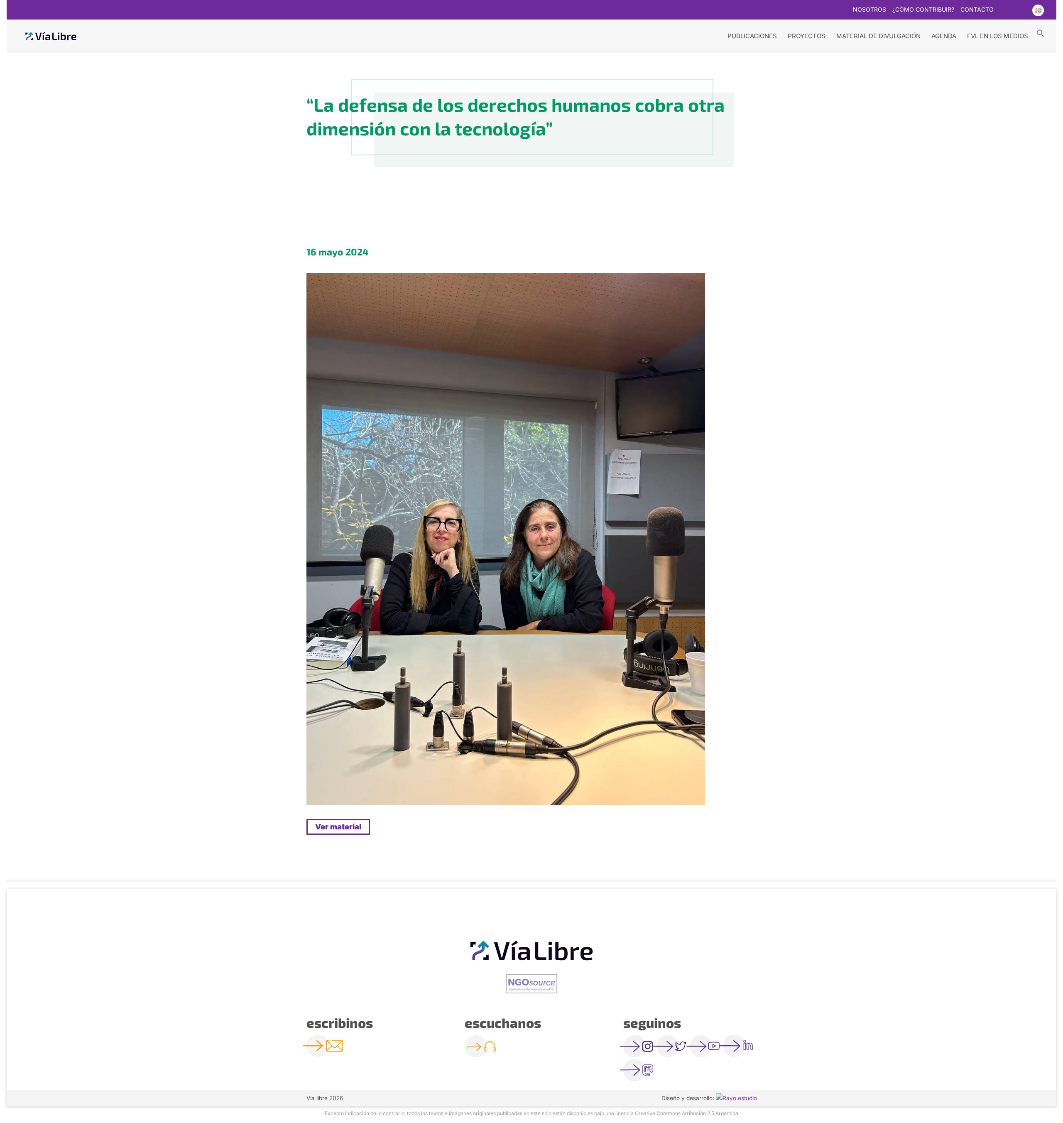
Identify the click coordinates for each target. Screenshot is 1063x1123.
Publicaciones (752, 36)
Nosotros (869, 10)
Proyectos (806, 36)
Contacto (977, 10)
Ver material (338, 826)
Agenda (943, 36)
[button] (1040, 33)
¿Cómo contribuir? (923, 10)
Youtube (1021, 10)
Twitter (1005, 10)
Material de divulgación (878, 36)
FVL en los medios (997, 36)
